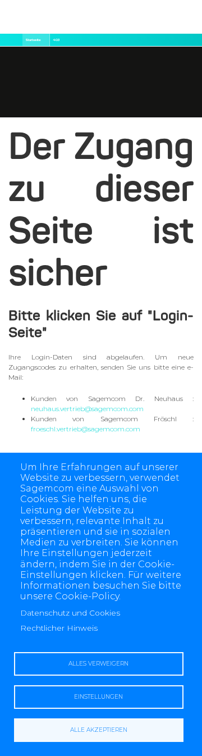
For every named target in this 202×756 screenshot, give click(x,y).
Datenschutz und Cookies (70, 612)
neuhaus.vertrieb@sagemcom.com (87, 408)
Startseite (33, 40)
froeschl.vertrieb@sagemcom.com (85, 429)
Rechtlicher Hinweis (59, 627)
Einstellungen (98, 696)
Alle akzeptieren (98, 730)
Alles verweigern (98, 663)
